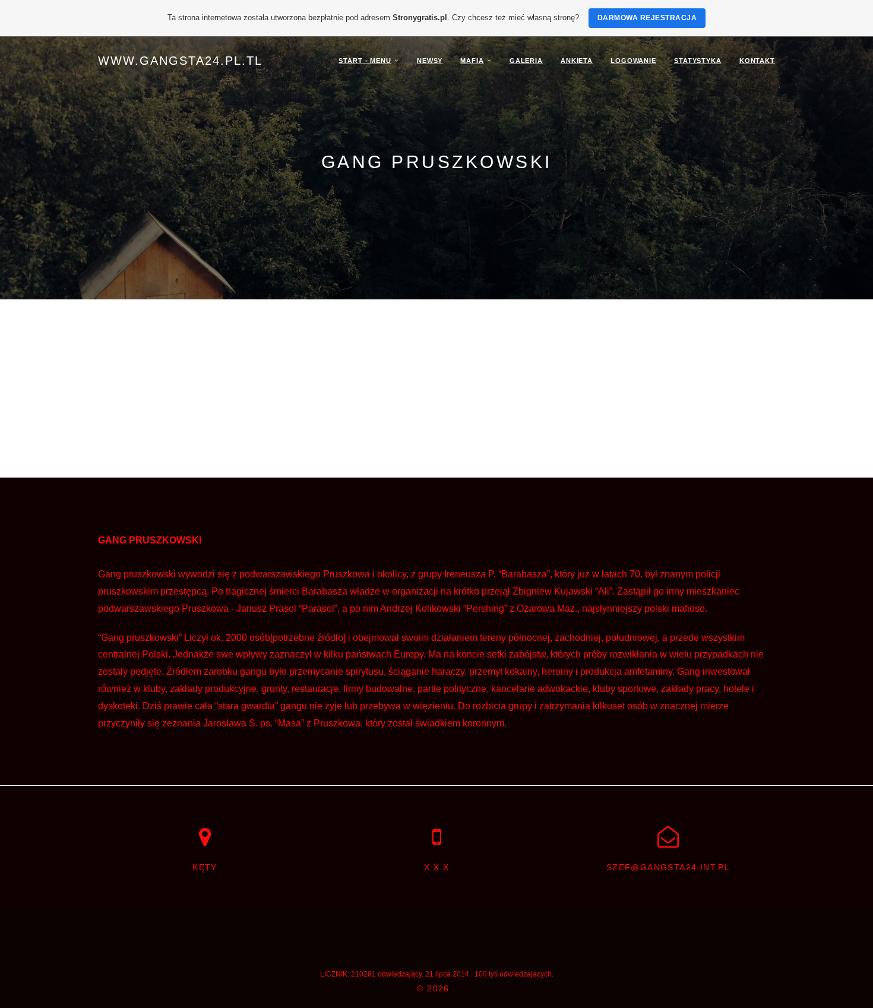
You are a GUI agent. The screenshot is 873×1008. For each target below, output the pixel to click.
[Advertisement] (436, 388)
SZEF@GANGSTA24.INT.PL (668, 867)
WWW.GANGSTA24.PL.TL (180, 60)
